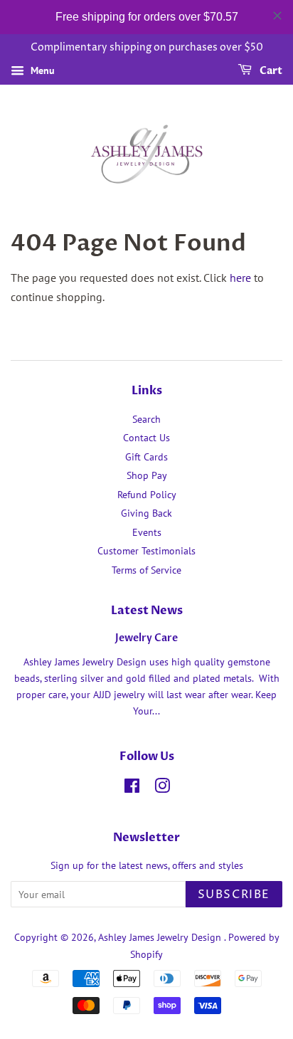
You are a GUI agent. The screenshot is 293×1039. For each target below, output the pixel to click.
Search (146, 419)
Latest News (147, 610)
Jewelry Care (146, 638)
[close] (277, 15)
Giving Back (146, 513)
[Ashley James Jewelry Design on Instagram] (162, 788)
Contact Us (146, 437)
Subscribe (234, 894)
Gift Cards (146, 456)
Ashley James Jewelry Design (161, 937)
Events (146, 532)
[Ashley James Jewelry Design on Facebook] (132, 788)
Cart (269, 71)
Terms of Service (146, 570)
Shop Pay (147, 475)
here (240, 277)
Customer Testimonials (146, 550)
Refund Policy (146, 494)
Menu (41, 70)
